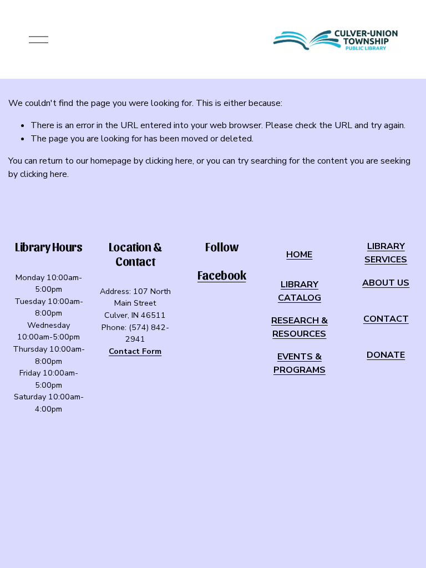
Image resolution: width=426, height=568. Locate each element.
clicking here (168, 161)
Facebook (221, 275)
